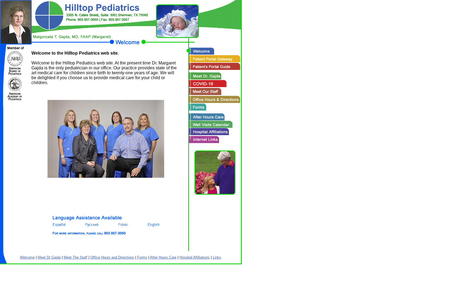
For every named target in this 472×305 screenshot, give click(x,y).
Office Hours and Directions (112, 257)
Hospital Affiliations (194, 257)
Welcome (27, 257)
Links (217, 257)
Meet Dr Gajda (49, 257)
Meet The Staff (75, 257)
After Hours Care (163, 257)
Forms (142, 257)
